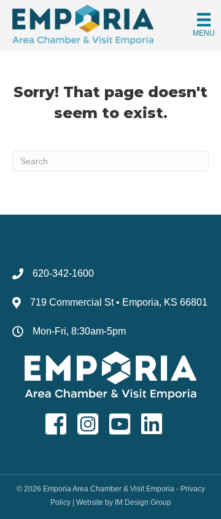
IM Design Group (143, 502)
